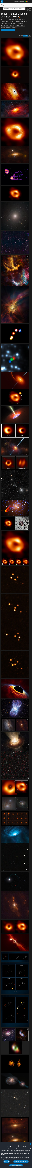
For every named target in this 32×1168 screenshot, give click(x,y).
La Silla (12, 25)
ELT (9, 21)
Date (30, 35)
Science (16, 1)
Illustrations (4, 25)
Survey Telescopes (19, 32)
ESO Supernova (15, 21)
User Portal (21, 1)
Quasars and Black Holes (8, 30)
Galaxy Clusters (17, 23)
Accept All (6, 1161)
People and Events (6, 27)
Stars (11, 32)
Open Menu (5, 5)
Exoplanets (24, 21)
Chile (24, 19)
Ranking (25, 35)
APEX (20, 19)
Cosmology (4, 21)
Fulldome (3, 23)
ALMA (16, 19)
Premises (14, 27)
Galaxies (10, 23)
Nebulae (17, 25)
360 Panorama (10, 19)
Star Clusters (5, 32)
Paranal (23, 25)
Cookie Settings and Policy (16, 1165)
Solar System (19, 30)
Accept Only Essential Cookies (21, 1161)
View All (3, 19)
